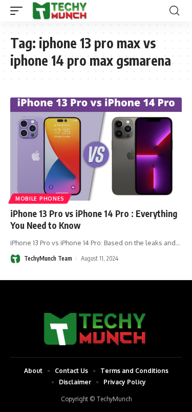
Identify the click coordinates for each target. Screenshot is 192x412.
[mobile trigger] (19, 11)
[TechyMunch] (60, 11)
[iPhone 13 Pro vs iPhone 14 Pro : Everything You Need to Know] (96, 149)
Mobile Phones (40, 198)
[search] (174, 11)
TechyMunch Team (48, 258)
